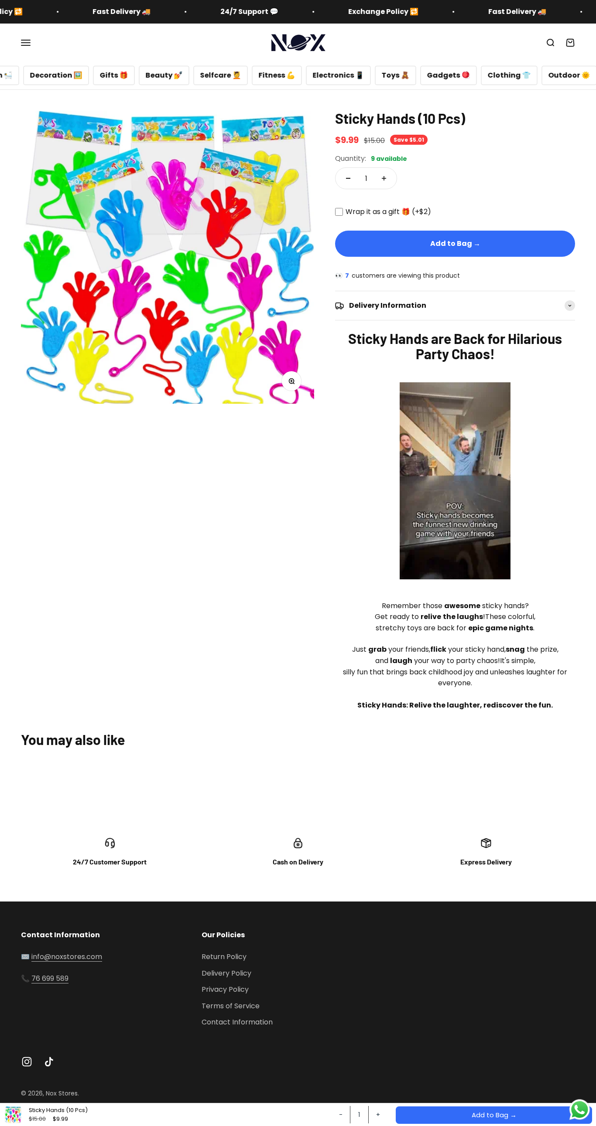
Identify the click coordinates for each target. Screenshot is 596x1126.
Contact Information (237, 1022)
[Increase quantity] (384, 178)
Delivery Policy (226, 973)
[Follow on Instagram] (27, 1062)
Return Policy (224, 957)
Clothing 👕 (464, 75)
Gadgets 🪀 (404, 75)
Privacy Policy (225, 989)
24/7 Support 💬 (212, 12)
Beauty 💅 (119, 75)
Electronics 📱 (294, 75)
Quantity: (371, 158)
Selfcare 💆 (176, 75)
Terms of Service (231, 1006)
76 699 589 (50, 978)
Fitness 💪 (232, 75)
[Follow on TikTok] (49, 1062)
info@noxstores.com (66, 957)
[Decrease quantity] (348, 178)
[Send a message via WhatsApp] (580, 1110)
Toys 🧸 (351, 75)
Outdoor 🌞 (525, 75)
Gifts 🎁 (69, 75)
